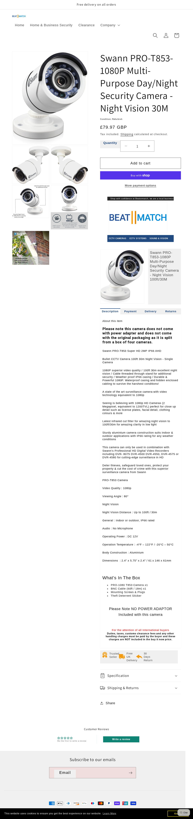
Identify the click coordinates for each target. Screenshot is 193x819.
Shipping (126, 134)
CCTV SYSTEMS (138, 238)
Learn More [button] (109, 813)
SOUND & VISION (159, 238)
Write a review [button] (121, 739)
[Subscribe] (130, 772)
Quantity (110, 143)
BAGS (112, 245)
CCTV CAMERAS (117, 238)
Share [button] (110, 703)
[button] (110, 25)
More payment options (140, 185)
